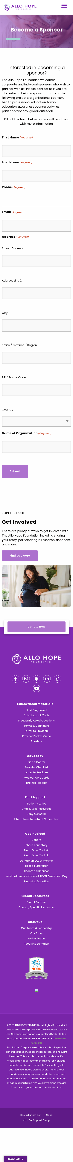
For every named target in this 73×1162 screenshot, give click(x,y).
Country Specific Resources (37, 907)
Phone (13, 187)
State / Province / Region (19, 345)
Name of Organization (26, 433)
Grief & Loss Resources (36, 808)
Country (7, 409)
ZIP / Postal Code (14, 377)
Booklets (36, 741)
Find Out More (20, 555)
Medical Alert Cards (36, 777)
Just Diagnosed (37, 710)
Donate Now (36, 626)
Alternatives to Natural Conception (36, 819)
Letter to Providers (36, 731)
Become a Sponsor (36, 871)
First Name (17, 137)
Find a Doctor (36, 762)
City (4, 313)
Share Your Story (36, 845)
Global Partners (36, 902)
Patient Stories (36, 803)
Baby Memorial (36, 814)
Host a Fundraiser (36, 866)
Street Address (12, 248)
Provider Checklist (36, 767)
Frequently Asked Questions (36, 720)
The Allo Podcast (36, 783)
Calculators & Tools (36, 715)
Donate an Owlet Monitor (36, 860)
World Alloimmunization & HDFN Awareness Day (36, 876)
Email (13, 212)
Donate (36, 840)
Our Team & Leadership (36, 928)
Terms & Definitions (36, 725)
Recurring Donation (36, 881)
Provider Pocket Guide (36, 736)
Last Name (17, 162)
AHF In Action (36, 938)
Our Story (36, 933)
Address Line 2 (12, 280)
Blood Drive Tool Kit (36, 850)
